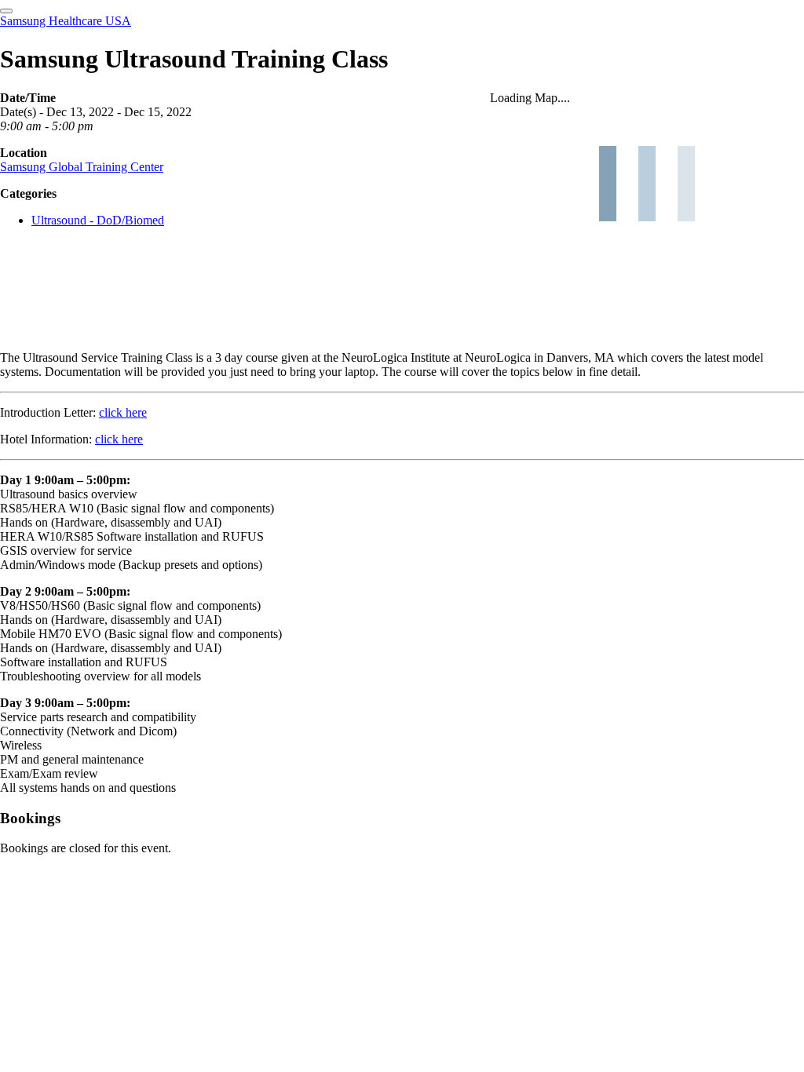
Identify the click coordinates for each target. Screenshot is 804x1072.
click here (123, 412)
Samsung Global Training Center (81, 166)
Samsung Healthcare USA (65, 20)
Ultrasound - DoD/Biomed (97, 220)
